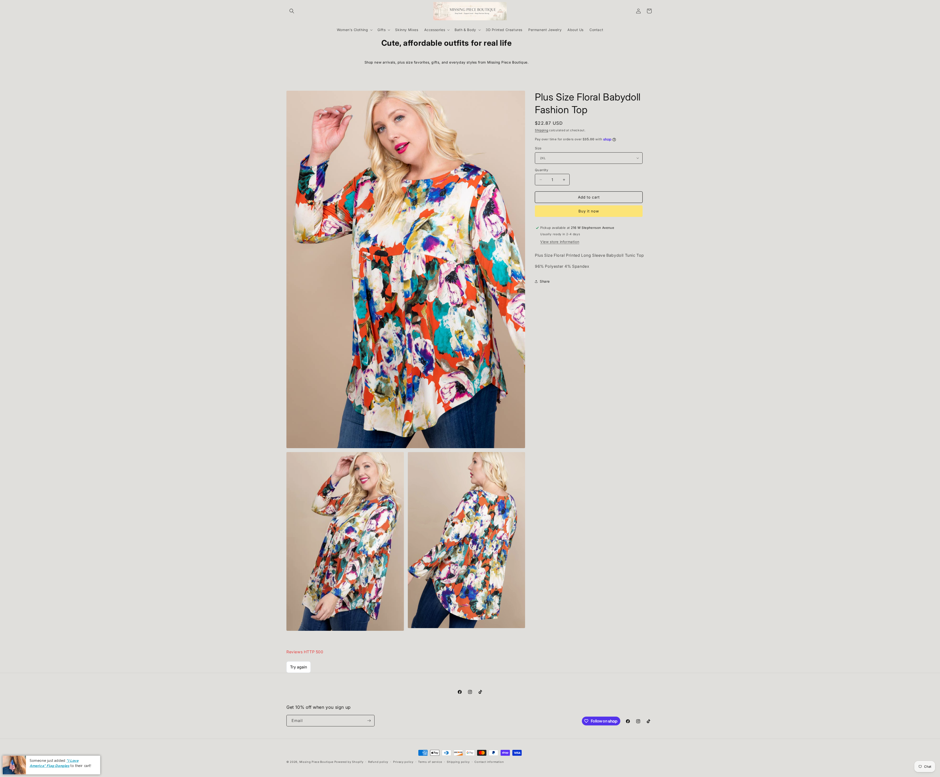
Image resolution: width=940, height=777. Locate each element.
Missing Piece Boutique (316, 762)
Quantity (541, 170)
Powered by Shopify (349, 762)
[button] (291, 11)
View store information (559, 242)
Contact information (489, 762)
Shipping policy (458, 762)
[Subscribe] (369, 720)
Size (538, 148)
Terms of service (430, 762)
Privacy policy (403, 762)
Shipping (541, 130)
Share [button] (545, 281)
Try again (298, 667)
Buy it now (588, 211)
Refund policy (378, 762)
